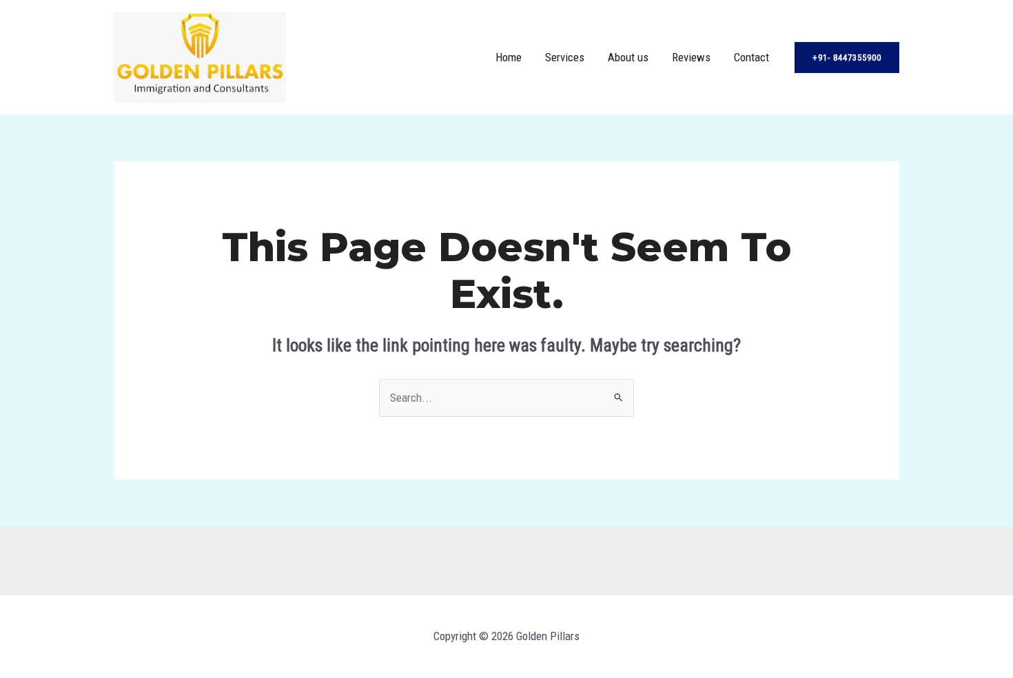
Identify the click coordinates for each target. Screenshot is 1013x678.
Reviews (691, 57)
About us (628, 57)
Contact (751, 57)
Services (564, 57)
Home (508, 57)
